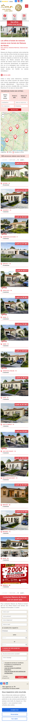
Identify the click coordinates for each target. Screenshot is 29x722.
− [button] (2, 117)
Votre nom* (6, 612)
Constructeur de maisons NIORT (10, 688)
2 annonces (6, 318)
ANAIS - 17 (5, 317)
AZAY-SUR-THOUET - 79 (9, 451)
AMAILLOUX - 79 (7, 290)
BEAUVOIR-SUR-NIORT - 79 (10, 478)
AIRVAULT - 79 (7, 263)
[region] (14, 706)
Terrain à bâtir (14, 96)
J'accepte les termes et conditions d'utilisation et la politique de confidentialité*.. (14, 668)
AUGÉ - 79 (5, 397)
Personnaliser (14, 714)
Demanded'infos (5, 19)
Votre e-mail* (6, 624)
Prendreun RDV (24, 19)
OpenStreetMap (20, 150)
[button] (26, 6)
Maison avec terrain (5, 96)
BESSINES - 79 (6, 531)
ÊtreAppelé (14, 19)
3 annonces (6, 238)
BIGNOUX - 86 (6, 585)
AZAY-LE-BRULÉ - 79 (8, 424)
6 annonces (6, 506)
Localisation (5, 102)
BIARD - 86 (6, 558)
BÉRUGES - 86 (6, 504)
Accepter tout (14, 710)
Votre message (7, 657)
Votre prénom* (7, 616)
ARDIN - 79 (6, 344)
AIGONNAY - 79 (7, 210)
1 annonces (6, 211)
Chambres (18, 106)
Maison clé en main (24, 96)
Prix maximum (6, 106)
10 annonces (6, 184)
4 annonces (6, 399)
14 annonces (6, 265)
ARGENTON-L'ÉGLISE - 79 (10, 370)
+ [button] (2, 114)
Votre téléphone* (7, 620)
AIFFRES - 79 (6, 183)
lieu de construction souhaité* (11, 653)
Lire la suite (6, 75)
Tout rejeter (14, 718)
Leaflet (13, 150)
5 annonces (6, 292)
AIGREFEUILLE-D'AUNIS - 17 (10, 236)
